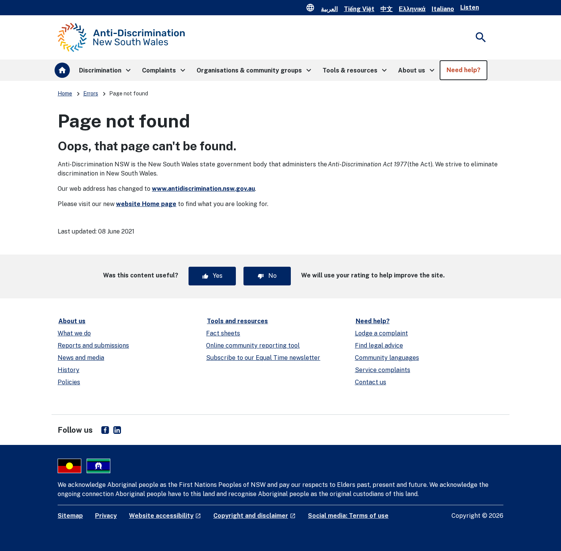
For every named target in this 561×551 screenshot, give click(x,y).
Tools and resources (237, 321)
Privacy (106, 515)
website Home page (146, 204)
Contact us (370, 382)
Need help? (373, 321)
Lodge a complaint (381, 333)
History (68, 370)
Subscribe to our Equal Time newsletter (263, 357)
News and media (81, 357)
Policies (69, 382)
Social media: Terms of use (348, 515)
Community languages (387, 357)
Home (65, 93)
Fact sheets (223, 333)
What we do (74, 333)
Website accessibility (165, 515)
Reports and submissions (93, 345)
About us (71, 321)
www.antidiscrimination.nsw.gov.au (203, 188)
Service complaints (382, 370)
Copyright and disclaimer (254, 515)
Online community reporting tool (253, 345)
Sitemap (70, 515)
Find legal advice (379, 345)
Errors (90, 93)
